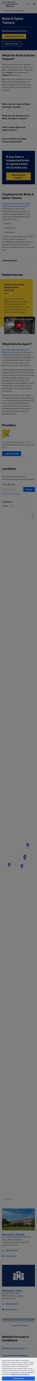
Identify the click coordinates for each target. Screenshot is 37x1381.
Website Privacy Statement (20, 1374)
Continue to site (18, 1378)
